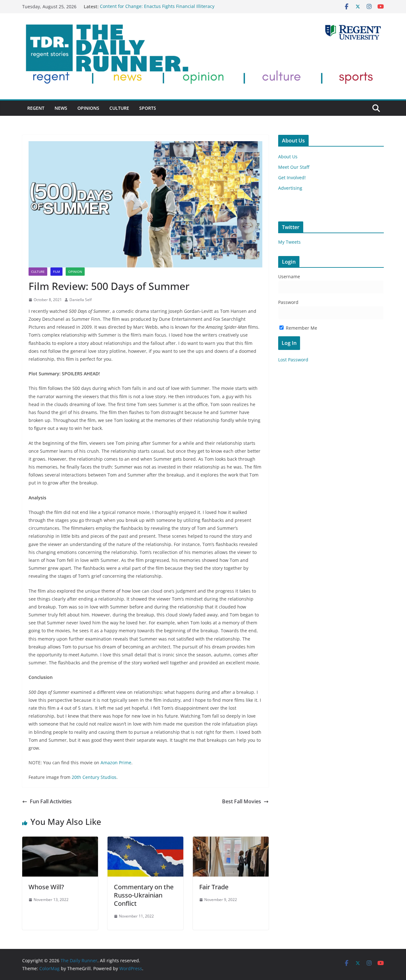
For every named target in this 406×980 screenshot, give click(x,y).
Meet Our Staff (293, 167)
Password (288, 302)
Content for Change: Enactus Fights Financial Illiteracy (157, 6)
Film (56, 271)
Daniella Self (80, 299)
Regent (35, 108)
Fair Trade (213, 887)
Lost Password (293, 360)
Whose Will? (46, 887)
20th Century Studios (94, 777)
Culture (119, 108)
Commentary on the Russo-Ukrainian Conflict (144, 895)
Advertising (290, 188)
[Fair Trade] (231, 841)
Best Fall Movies (241, 801)
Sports (147, 108)
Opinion (75, 271)
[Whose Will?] (60, 841)
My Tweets (289, 242)
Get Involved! (292, 177)
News (61, 108)
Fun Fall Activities (51, 801)
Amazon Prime (116, 763)
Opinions (88, 108)
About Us (288, 157)
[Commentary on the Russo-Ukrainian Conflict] (145, 841)
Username (289, 276)
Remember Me (301, 328)
